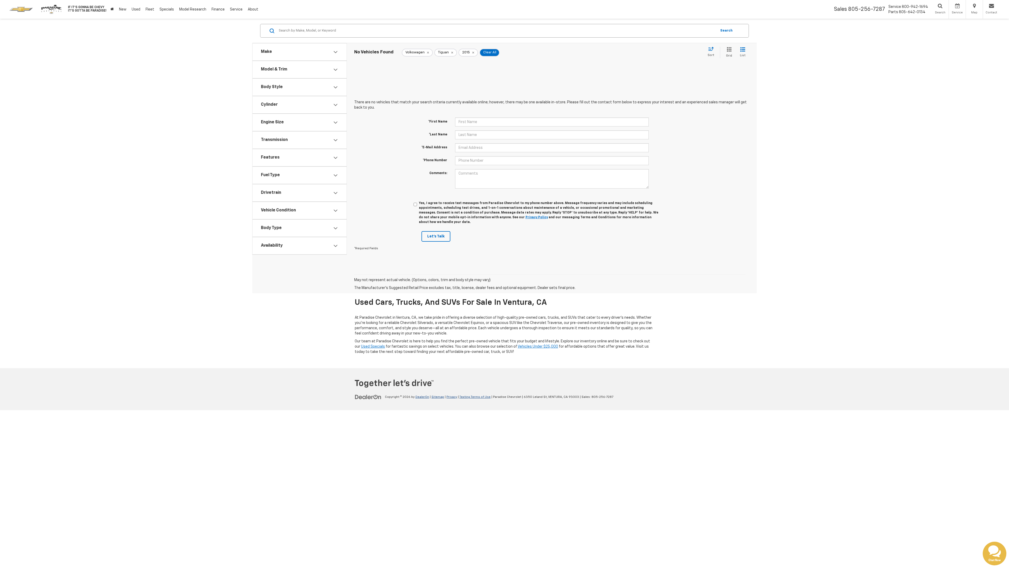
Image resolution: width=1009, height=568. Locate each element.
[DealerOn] (368, 397)
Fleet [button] (150, 9)
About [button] (253, 9)
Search (726, 30)
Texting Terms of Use (475, 397)
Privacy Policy (537, 217)
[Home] (112, 9)
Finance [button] (218, 9)
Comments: (438, 173)
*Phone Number (435, 160)
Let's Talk (436, 236)
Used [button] (136, 9)
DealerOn (422, 397)
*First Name (437, 121)
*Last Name (438, 134)
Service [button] (236, 9)
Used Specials (373, 346)
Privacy (451, 397)
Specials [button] (166, 9)
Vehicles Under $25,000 (538, 346)
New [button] (122, 9)
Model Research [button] (192, 9)
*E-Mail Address (434, 147)
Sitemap (437, 397)
